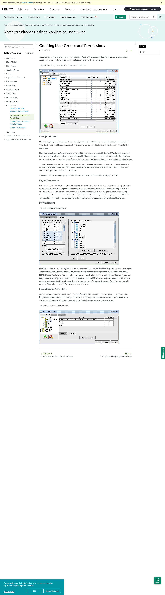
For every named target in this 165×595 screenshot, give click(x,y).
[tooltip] (142, 46)
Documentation (13, 17)
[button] (157, 580)
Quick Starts (50, 17)
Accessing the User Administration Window (19, 109)
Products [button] (38, 9)
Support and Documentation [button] (92, 9)
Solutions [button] (22, 9)
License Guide (34, 17)
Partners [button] (68, 9)
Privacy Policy (9, 592)
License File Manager (18, 128)
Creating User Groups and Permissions (20, 116)
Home (6, 25)
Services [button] (53, 9)
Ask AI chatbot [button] (27, 2)
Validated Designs (68, 17)
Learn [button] (115, 9)
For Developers (89, 17)
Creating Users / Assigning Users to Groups (20, 122)
